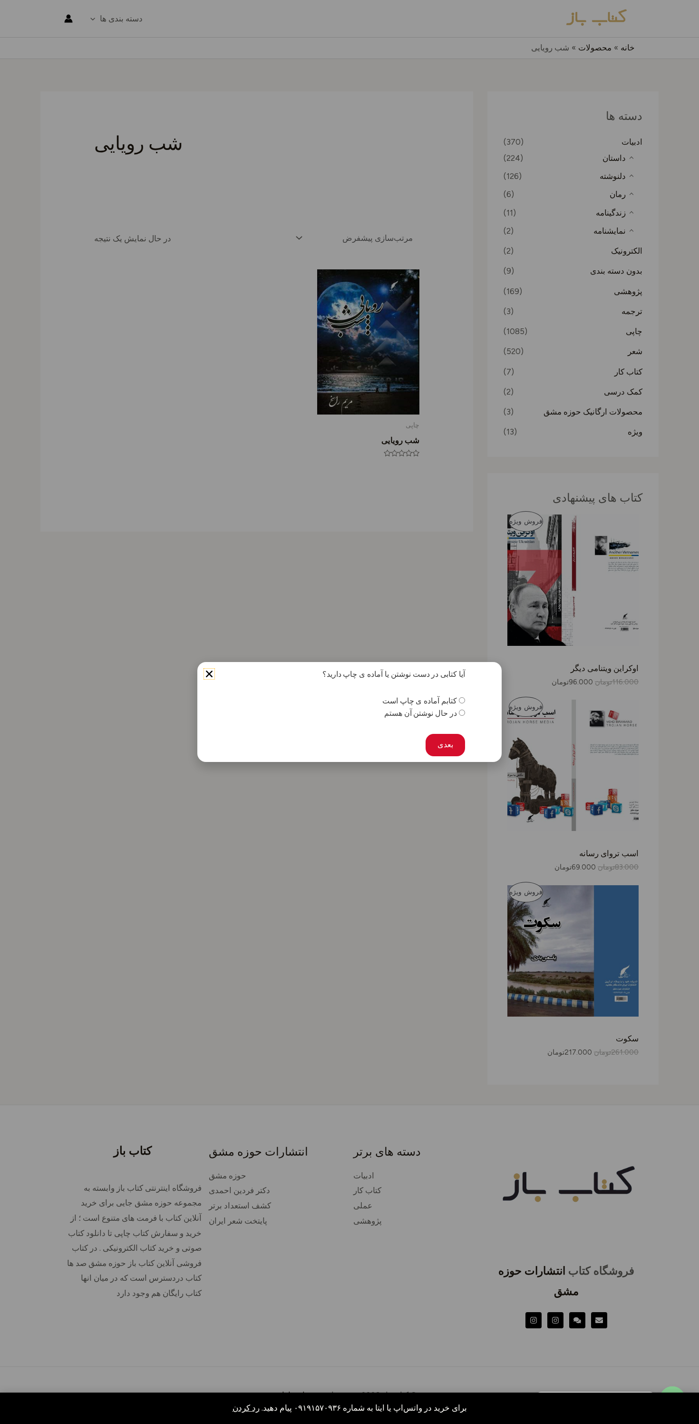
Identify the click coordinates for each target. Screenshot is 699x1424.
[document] (349, 712)
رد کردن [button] (246, 1408)
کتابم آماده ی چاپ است (419, 701)
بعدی (445, 744)
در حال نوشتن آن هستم (420, 713)
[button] (209, 674)
